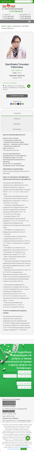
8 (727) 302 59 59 (24, 372)
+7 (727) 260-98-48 (25, 16)
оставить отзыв (17, 96)
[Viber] (20, 104)
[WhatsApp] (23, 104)
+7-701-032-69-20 (24, 387)
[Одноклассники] (14, 104)
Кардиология (17, 26)
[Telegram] (16, 104)
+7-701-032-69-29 (24, 376)
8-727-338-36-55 (16, 11)
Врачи (9, 26)
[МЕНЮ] (29, 21)
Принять (23, 449)
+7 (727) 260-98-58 (25, 18)
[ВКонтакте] (11, 104)
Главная (3, 26)
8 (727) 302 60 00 (10, 376)
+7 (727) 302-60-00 (8, 18)
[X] (18, 104)
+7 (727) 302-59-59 (8, 16)
